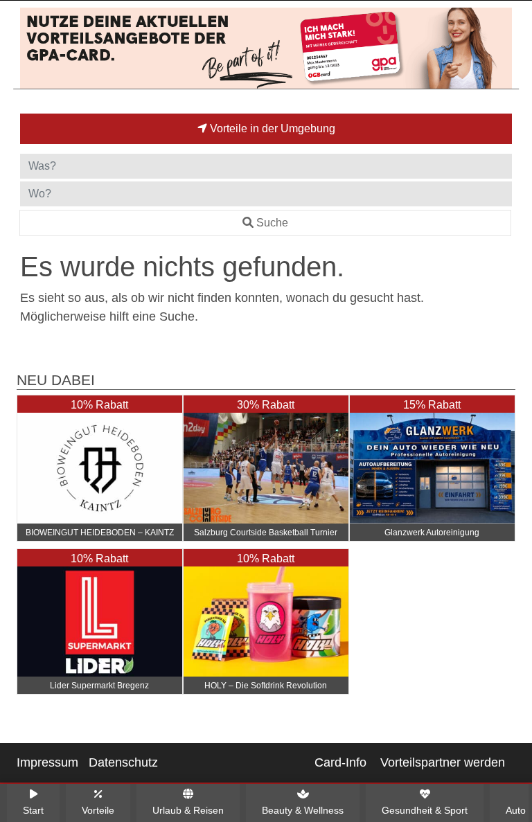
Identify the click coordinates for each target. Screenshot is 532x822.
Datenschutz (123, 762)
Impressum (47, 762)
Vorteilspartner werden (442, 762)
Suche (272, 223)
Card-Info (340, 762)
